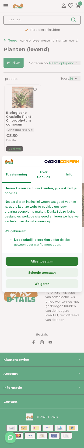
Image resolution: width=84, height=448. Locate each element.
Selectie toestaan (42, 272)
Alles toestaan (42, 261)
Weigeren (42, 284)
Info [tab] (69, 174)
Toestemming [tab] (16, 174)
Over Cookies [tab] (43, 174)
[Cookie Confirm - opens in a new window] (61, 161)
